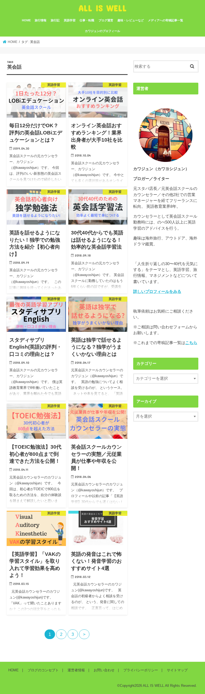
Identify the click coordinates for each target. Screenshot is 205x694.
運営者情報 (76, 670)
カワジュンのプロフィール (102, 31)
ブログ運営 (105, 20)
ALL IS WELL (103, 8)
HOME (26, 20)
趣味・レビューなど (130, 20)
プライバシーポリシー (140, 670)
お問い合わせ (104, 670)
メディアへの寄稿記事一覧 (165, 20)
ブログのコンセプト (43, 670)
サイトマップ (177, 670)
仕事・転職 (87, 20)
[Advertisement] (169, 478)
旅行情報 (40, 20)
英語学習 (70, 20)
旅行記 (55, 20)
